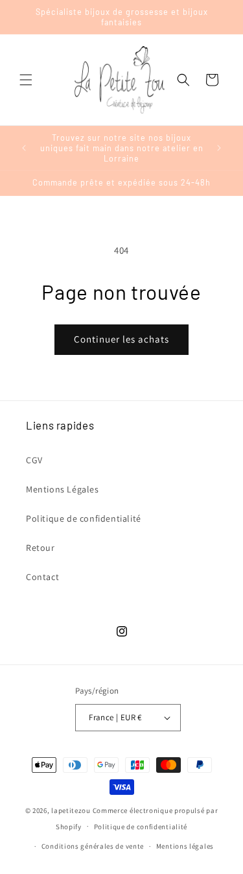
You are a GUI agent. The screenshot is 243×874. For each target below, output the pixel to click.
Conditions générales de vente (92, 846)
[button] (26, 80)
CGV (34, 460)
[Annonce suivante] (219, 148)
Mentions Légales (62, 489)
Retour (40, 547)
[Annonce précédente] (24, 148)
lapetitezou (71, 810)
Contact (42, 577)
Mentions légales (185, 846)
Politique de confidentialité (83, 518)
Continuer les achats (121, 339)
